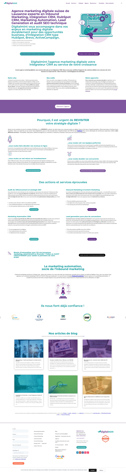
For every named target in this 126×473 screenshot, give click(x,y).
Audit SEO (44, 443)
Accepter (93, 470)
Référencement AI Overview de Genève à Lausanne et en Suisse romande (62, 396)
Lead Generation (96, 413)
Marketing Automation (106, 413)
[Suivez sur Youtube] (80, 452)
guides (70, 413)
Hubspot (81, 3)
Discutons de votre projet (33, 170)
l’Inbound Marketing (65, 414)
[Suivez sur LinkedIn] (77, 452)
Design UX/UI (37, 443)
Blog (56, 431)
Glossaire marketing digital (61, 433)
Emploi (56, 447)
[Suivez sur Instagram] (85, 452)
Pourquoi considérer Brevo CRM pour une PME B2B (61, 360)
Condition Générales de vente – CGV (62, 441)
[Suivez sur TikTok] (88, 452)
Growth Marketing (38, 441)
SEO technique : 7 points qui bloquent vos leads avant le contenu (28, 360)
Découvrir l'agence (63, 106)
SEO (58, 414)
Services (73, 3)
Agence (87, 3)
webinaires (81, 413)
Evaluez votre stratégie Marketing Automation (93, 170)
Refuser (101, 470)
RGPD (66, 444)
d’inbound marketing (78, 276)
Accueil (68, 3)
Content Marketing (38, 436)
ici (83, 336)
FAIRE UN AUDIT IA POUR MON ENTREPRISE (92, 255)
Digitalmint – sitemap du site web (62, 436)
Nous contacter (110, 3)
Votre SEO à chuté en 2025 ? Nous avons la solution (37, 54)
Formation (101, 3)
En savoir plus (33, 209)
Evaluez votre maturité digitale (88, 54)
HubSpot (79, 131)
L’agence (57, 438)
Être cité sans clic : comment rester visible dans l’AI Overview (95, 360)
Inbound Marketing (38, 433)
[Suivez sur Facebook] (83, 452)
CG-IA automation (59, 444)
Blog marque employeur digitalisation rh (60, 450)
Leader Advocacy (38, 445)
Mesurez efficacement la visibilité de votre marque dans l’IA (96, 397)
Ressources (93, 3)
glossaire (74, 413)
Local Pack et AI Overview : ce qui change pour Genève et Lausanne (29, 396)
